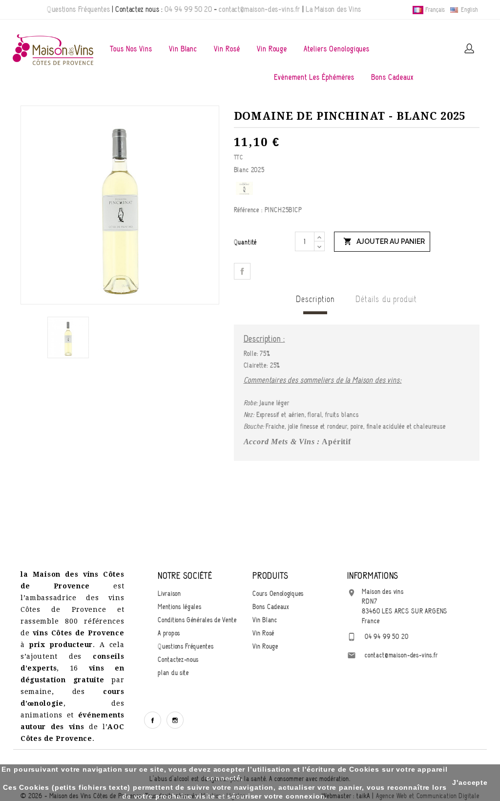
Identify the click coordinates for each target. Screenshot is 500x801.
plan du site (173, 673)
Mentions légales (179, 607)
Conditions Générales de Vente (197, 620)
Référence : (248, 210)
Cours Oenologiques (278, 593)
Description (315, 299)
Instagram (175, 720)
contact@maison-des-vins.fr (259, 9)
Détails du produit (386, 299)
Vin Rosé (227, 49)
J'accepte (470, 782)
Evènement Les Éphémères (314, 77)
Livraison (169, 593)
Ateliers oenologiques (337, 49)
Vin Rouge (272, 49)
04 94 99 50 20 (188, 9)
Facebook (153, 720)
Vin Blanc (183, 49)
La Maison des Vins (333, 9)
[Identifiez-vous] (469, 49)
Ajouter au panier (384, 241)
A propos (169, 633)
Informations (372, 575)
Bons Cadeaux (392, 77)
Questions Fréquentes (78, 9)
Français (435, 10)
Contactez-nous (178, 659)
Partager (242, 271)
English (468, 10)
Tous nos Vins (131, 49)
